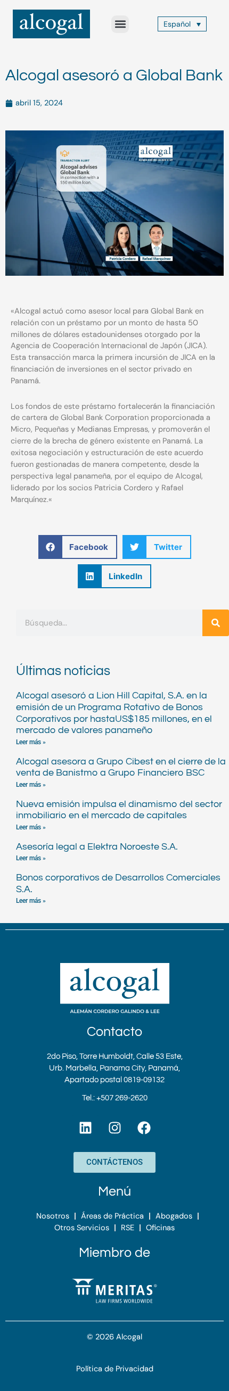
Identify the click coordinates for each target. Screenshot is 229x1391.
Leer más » (31, 742)
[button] (120, 24)
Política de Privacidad (114, 1369)
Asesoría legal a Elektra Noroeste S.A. (97, 847)
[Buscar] (215, 623)
